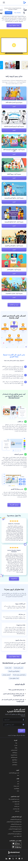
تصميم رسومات (16, 786)
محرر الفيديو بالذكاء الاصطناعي (15, 819)
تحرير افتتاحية (16, 806)
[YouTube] (9, 859)
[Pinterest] (16, 859)
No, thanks (17, 12)
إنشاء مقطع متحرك (14, 678)
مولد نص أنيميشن (16, 808)
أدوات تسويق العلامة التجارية (14, 772)
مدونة (18, 775)
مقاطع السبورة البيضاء (14, 671)
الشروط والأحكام (14, 757)
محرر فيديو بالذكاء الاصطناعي (16, 824)
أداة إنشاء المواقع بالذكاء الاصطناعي (15, 828)
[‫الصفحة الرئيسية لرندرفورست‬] (25, 2)
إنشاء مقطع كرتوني (14, 25)
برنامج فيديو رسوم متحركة (19, 674)
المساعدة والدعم (14, 750)
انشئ (14, 106)
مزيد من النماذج (14, 304)
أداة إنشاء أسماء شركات (17, 831)
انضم (21, 731)
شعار (18, 783)
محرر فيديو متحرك (18, 667)
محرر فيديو (17, 811)
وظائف (16, 747)
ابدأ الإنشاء (14, 578)
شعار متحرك (8, 667)
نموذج (18, 790)
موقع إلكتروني (16, 788)
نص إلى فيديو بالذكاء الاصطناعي (15, 826)
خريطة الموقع (14, 759)
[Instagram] (19, 859)
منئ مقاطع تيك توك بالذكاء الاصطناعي (14, 833)
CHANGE (8, 12)
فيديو (18, 781)
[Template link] (15, 65)
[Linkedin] (6, 859)
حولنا (16, 742)
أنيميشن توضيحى (6, 674)
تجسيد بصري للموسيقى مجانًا (14, 799)
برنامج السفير (14, 764)
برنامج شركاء (14, 762)
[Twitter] (13, 859)
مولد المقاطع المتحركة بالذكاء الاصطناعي (14, 821)
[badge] (18, 339)
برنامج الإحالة (14, 752)
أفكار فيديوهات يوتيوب (17, 836)
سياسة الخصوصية (14, 754)
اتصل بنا (15, 745)
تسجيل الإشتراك (14, 505)
